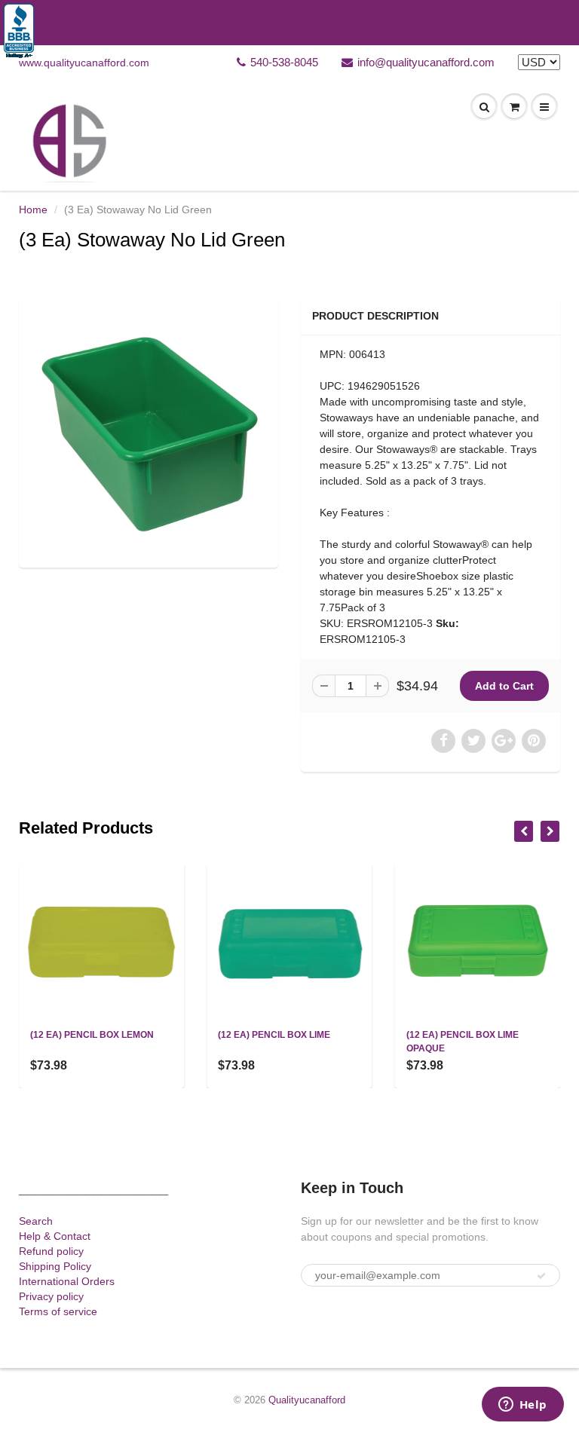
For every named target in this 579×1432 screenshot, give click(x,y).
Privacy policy (51, 1296)
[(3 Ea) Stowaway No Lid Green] (148, 430)
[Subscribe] (541, 1276)
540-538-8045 (284, 62)
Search (36, 1221)
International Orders (67, 1281)
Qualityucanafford (306, 1400)
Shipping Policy (55, 1266)
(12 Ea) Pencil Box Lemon (92, 1035)
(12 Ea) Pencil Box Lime (274, 1035)
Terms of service (58, 1311)
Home (33, 209)
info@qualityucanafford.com (426, 62)
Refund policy (51, 1251)
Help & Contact (54, 1236)
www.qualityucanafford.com (84, 63)
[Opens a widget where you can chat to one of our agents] (522, 1405)
